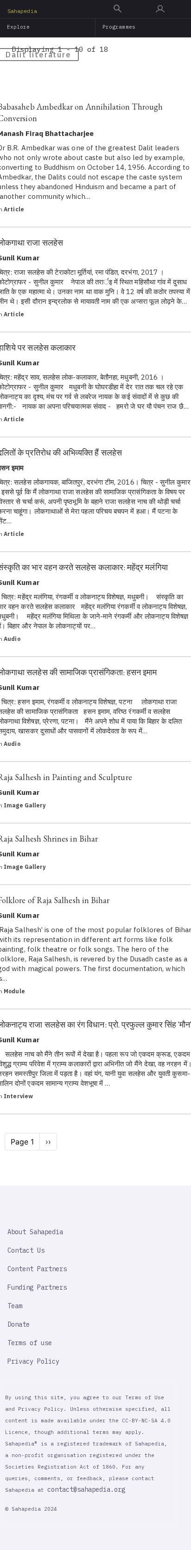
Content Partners (37, 1269)
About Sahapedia (35, 1232)
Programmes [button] (118, 27)
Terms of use (29, 1343)
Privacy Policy (33, 1361)
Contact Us (26, 1250)
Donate (18, 1324)
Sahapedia (22, 10)
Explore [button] (18, 27)
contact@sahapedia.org (86, 1489)
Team (14, 1306)
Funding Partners (37, 1287)
